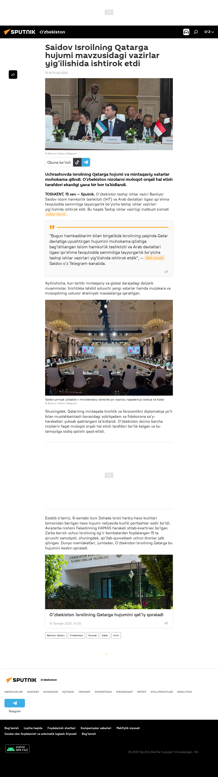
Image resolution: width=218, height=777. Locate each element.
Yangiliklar (13, 692)
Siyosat (92, 635)
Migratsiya (103, 692)
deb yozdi (154, 257)
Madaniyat (124, 692)
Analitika (184, 692)
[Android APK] (17, 749)
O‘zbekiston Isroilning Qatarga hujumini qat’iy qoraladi (106, 614)
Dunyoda (50, 692)
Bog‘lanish (11, 728)
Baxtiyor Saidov (56, 635)
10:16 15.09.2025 (56, 73)
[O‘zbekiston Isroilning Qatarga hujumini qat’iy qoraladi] (109, 582)
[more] (166, 271)
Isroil (116, 635)
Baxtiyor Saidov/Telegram (62, 153)
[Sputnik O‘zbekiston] (21, 35)
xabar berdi (56, 214)
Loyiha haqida (33, 728)
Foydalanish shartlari (61, 728)
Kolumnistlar (162, 692)
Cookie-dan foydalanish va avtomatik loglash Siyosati (40, 734)
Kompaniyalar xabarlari (96, 728)
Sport (141, 692)
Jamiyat (84, 692)
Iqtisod (68, 692)
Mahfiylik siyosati (128, 728)
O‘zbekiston (76, 635)
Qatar (105, 635)
